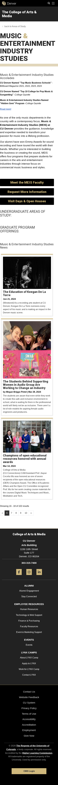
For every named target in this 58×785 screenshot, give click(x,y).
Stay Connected (29, 596)
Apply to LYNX (29, 663)
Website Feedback (29, 697)
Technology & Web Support (29, 615)
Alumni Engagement (29, 591)
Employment (29, 730)
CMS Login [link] (29, 771)
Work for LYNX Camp (29, 669)
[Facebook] (19, 576)
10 (26, 513)
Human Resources (29, 609)
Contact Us (29, 691)
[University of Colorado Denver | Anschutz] (9, 3)
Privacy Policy (29, 708)
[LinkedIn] (39, 576)
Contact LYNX (29, 675)
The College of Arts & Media (19, 14)
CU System (29, 702)
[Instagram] (29, 576)
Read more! (5, 109)
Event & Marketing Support (29, 632)
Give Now (29, 735)
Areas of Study (19, 26)
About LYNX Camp (29, 657)
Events (29, 645)
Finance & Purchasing (29, 621)
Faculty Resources (29, 626)
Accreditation (29, 724)
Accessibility (29, 719)
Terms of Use (29, 713)
